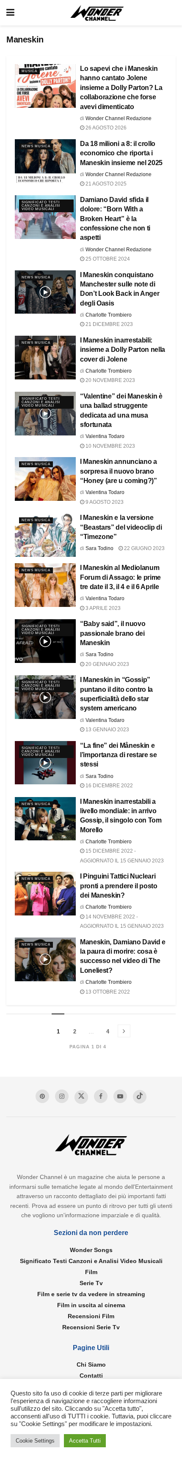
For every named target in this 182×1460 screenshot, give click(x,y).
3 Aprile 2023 (102, 608)
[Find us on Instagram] (62, 1096)
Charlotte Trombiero (108, 315)
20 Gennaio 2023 (106, 664)
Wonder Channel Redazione (118, 118)
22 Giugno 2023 (144, 548)
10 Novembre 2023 (109, 446)
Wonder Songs (91, 1250)
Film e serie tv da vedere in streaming (91, 1294)
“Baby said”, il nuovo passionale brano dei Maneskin (112, 633)
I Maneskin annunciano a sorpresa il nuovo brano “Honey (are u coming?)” (118, 471)
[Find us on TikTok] (139, 1096)
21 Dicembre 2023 (108, 324)
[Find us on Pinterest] (42, 1096)
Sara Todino (99, 548)
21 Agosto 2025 (105, 184)
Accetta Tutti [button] (85, 1441)
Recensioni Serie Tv (91, 1327)
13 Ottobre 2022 (107, 992)
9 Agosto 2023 (104, 502)
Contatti (91, 1375)
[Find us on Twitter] (81, 1097)
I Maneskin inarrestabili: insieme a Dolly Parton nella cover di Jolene (122, 350)
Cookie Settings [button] (35, 1441)
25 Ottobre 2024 (107, 259)
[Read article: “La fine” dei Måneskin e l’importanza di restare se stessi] (45, 763)
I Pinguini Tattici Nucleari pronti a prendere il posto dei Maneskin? (118, 886)
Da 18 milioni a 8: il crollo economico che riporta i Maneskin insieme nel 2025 (121, 153)
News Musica (36, 146)
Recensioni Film (91, 1316)
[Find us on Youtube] (120, 1096)
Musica (29, 71)
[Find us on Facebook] (101, 1096)
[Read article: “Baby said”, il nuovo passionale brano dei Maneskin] (45, 641)
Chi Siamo (91, 1364)
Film (91, 1272)
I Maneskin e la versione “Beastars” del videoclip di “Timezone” (121, 527)
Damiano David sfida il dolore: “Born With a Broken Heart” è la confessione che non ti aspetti (115, 218)
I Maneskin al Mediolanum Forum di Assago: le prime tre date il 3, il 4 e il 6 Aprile (120, 577)
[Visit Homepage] (97, 13)
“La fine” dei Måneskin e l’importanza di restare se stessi (118, 755)
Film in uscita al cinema (91, 1305)
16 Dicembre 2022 (108, 786)
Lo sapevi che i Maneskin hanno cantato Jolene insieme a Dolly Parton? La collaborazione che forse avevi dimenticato (121, 87)
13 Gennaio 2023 (106, 730)
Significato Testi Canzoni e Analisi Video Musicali (41, 205)
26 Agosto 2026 (105, 128)
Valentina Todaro (104, 436)
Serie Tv (91, 1283)
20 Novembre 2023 (109, 380)
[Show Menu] (10, 12)
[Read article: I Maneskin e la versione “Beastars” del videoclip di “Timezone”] (45, 535)
